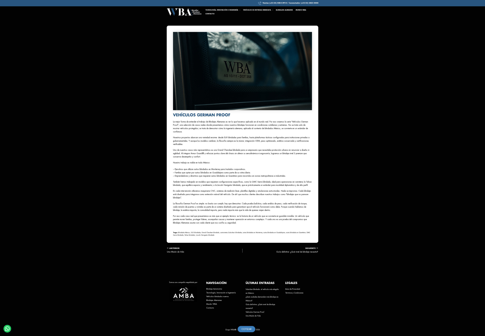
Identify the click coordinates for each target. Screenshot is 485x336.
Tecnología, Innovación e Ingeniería (221, 293)
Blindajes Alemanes (214, 300)
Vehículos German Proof (255, 312)
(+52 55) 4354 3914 (278, 3)
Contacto (210, 308)
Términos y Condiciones (294, 293)
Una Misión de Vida (253, 316)
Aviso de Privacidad (292, 289)
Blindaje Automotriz (214, 289)
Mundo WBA (211, 304)
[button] (223, 10)
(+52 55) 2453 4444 (309, 3)
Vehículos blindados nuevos (217, 296)
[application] (239, 10)
